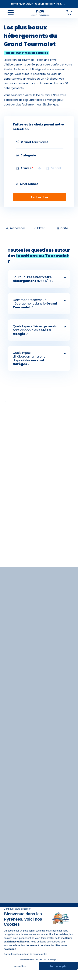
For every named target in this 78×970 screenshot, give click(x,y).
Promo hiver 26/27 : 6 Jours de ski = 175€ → (37, 4)
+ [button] (5, 18)
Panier (69, 12)
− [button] (5, 24)
